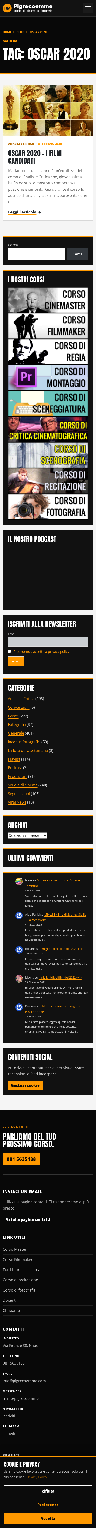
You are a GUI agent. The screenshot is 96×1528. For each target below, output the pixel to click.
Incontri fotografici (24, 741)
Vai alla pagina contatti (28, 1219)
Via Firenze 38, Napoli (21, 1345)
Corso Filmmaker (18, 1259)
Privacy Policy (36, 1477)
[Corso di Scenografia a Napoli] (48, 454)
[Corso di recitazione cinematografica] (48, 480)
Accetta (48, 1518)
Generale (16, 733)
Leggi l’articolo (22, 212)
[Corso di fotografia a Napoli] (48, 506)
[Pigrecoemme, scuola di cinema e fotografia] (28, 8)
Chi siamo (11, 1310)
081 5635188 (21, 1159)
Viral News (17, 802)
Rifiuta (48, 1491)
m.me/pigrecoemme (21, 1398)
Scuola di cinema (23, 785)
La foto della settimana (28, 750)
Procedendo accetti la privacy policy (41, 651)
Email (12, 634)
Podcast (15, 767)
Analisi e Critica (21, 144)
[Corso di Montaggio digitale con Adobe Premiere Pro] (48, 377)
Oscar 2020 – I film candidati (35, 157)
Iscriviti (9, 1416)
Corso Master (15, 1249)
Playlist (14, 759)
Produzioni (17, 776)
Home (7, 32)
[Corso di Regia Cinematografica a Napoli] (48, 351)
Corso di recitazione (20, 1279)
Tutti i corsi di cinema (21, 1269)
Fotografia (17, 724)
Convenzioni (19, 707)
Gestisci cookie (25, 1085)
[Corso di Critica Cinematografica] (48, 428)
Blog (20, 32)
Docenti (10, 1300)
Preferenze (48, 1504)
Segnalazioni (19, 793)
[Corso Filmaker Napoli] (48, 325)
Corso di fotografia (19, 1290)
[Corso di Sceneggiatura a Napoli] (48, 403)
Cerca (13, 245)
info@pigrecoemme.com (24, 1380)
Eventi (13, 716)
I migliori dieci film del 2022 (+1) (61, 949)
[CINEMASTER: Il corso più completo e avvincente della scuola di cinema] (48, 299)
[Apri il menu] (88, 8)
